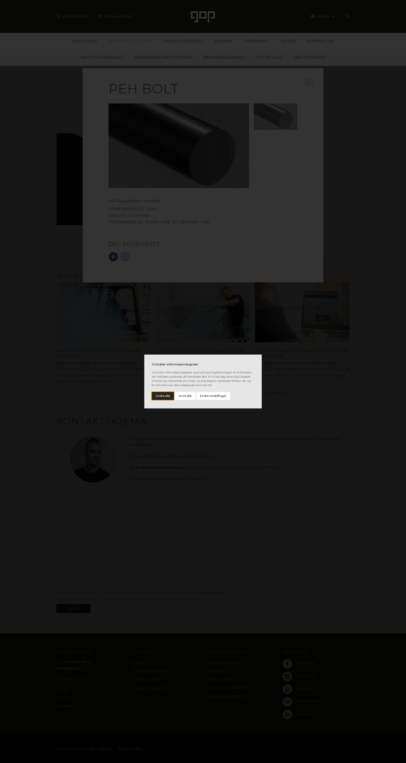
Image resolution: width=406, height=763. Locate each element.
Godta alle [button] (163, 396)
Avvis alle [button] (185, 396)
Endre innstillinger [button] (213, 396)
